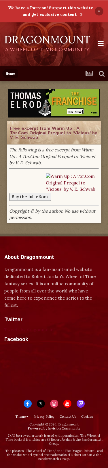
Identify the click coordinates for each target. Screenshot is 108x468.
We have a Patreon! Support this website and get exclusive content (50, 11)
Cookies (87, 417)
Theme (20, 417)
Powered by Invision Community (54, 428)
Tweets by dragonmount (29, 329)
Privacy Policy (43, 417)
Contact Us (68, 417)
